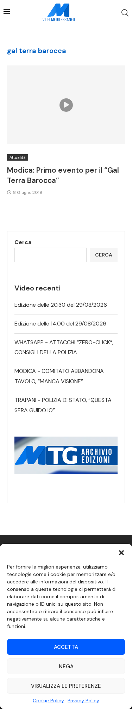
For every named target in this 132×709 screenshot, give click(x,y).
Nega (66, 666)
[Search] (124, 13)
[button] (121, 552)
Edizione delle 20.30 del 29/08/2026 (60, 305)
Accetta (66, 647)
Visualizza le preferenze (66, 686)
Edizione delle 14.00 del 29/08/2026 (60, 323)
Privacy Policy (83, 700)
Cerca (22, 242)
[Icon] (66, 105)
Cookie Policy (48, 700)
